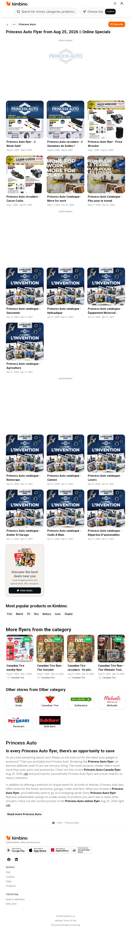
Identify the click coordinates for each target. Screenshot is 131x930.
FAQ (8, 872)
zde (26, 774)
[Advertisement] (68, 237)
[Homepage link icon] (53, 822)
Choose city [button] (95, 11)
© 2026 (65, 916)
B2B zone (11, 903)
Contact (10, 876)
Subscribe (118, 24)
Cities (9, 881)
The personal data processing (65, 925)
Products (11, 885)
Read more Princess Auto (24, 814)
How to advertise (15, 899)
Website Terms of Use (65, 920)
